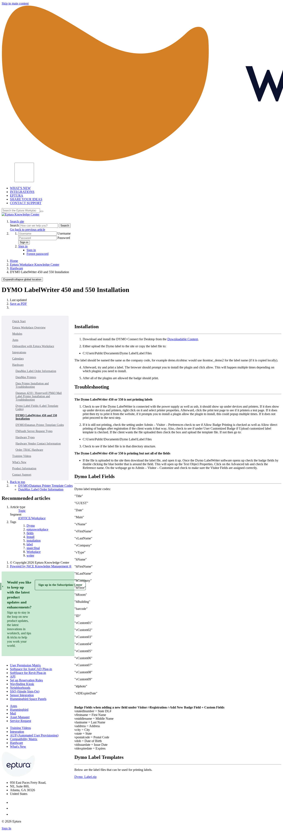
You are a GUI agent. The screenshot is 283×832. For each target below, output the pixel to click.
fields (30, 533)
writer (30, 555)
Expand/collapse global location (22, 279)
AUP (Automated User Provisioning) (34, 735)
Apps (15, 340)
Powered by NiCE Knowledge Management (40, 566)
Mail (13, 713)
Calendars (18, 358)
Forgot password (37, 254)
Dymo (31, 525)
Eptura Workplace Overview (29, 327)
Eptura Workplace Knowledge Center (34, 264)
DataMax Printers (26, 377)
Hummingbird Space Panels (28, 699)
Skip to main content (15, 3)
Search (15, 225)
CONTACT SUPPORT (25, 203)
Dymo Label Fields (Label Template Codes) (37, 407)
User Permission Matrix (25, 665)
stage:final (33, 548)
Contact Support (21, 474)
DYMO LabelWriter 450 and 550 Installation (36, 417)
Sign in (24, 242)
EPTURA (16, 195)
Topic (22, 510)
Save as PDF (18, 303)
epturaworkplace (37, 529)
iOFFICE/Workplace (32, 518)
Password (63, 238)
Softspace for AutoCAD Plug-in (31, 669)
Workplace (34, 551)
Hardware (16, 268)
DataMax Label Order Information (36, 371)
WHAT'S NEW (20, 188)
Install (30, 537)
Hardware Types (25, 437)
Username (64, 233)
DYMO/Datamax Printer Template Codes (40, 424)
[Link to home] (20, 214)
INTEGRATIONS (22, 192)
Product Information (24, 468)
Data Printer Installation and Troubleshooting (32, 385)
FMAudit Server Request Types (34, 431)
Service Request (20, 721)
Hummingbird (19, 709)
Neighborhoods (20, 687)
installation (34, 540)
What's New (19, 462)
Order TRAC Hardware (29, 449)
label (30, 544)
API (12, 676)
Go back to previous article (27, 229)
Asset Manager (20, 717)
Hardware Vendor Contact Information (38, 443)
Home (14, 261)
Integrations (19, 352)
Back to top (17, 482)
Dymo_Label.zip (85, 777)
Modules (17, 333)
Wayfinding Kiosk (22, 684)
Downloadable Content (182, 339)
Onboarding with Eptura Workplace (33, 346)
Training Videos (21, 456)
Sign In (6, 828)
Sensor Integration (22, 695)
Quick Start (19, 321)
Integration (17, 731)
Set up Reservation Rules (26, 680)
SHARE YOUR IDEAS (26, 199)
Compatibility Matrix (23, 739)
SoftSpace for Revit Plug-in (28, 673)
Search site (17, 221)
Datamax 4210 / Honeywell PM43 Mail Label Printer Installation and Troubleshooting (39, 396)
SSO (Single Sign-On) (24, 691)
